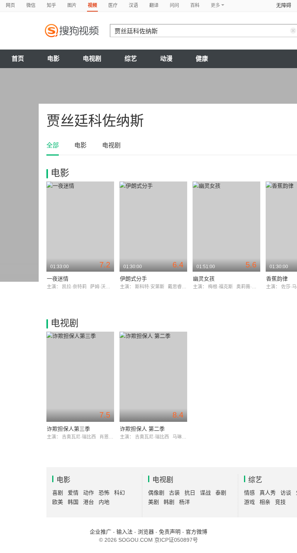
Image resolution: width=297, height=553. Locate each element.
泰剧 (220, 493)
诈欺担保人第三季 (68, 429)
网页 (10, 5)
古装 (174, 493)
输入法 (124, 532)
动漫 (166, 58)
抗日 (189, 493)
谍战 (205, 493)
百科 (195, 5)
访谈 (285, 493)
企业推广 (100, 532)
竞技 (280, 502)
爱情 (73, 493)
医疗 (113, 5)
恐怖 (104, 493)
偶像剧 (156, 493)
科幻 (119, 493)
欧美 (57, 502)
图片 (72, 5)
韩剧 (169, 502)
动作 (88, 493)
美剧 (153, 502)
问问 (174, 5)
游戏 (249, 502)
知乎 (51, 5)
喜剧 (57, 493)
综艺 (131, 58)
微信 (31, 5)
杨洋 (184, 502)
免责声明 (170, 532)
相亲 (264, 502)
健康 (202, 58)
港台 (88, 502)
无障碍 (283, 5)
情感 (249, 493)
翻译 (154, 5)
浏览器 (146, 532)
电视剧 (92, 58)
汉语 (133, 5)
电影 (53, 58)
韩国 (73, 502)
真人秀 (267, 493)
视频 (92, 5)
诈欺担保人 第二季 (142, 429)
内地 (104, 502)
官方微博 (196, 532)
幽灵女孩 (204, 279)
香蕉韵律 (277, 279)
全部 (52, 145)
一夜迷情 (57, 279)
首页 (18, 58)
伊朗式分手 (133, 279)
